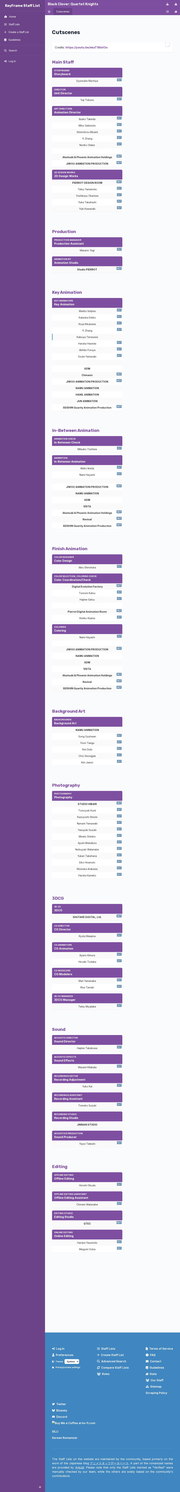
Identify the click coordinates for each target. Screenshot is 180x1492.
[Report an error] (176, 4)
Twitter (61, 1404)
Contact (155, 1361)
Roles (106, 1374)
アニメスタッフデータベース (109, 1463)
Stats (153, 1374)
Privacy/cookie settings (68, 1367)
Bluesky (61, 1410)
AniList (79, 1467)
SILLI (55, 1431)
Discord (61, 1416)
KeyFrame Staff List (22, 6)
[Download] (167, 4)
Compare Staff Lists (115, 1367)
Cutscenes (62, 11)
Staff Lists (108, 1348)
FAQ (153, 1355)
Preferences (64, 1355)
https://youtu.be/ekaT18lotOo (87, 47)
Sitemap (156, 1386)
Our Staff (157, 1380)
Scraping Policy (156, 1393)
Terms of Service (161, 1348)
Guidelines (157, 1367)
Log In (60, 1348)
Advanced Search (113, 1361)
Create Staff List (112, 1355)
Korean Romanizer (65, 1438)
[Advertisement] (112, 1300)
